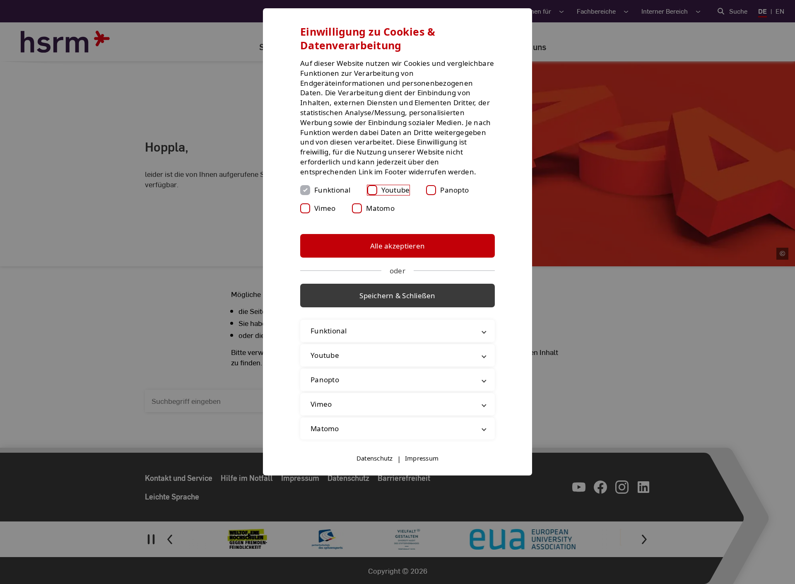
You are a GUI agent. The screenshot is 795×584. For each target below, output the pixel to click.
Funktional (332, 190)
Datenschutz (375, 458)
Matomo (380, 208)
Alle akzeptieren (397, 246)
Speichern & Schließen (397, 295)
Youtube (395, 190)
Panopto (454, 190)
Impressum (421, 458)
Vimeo (324, 208)
